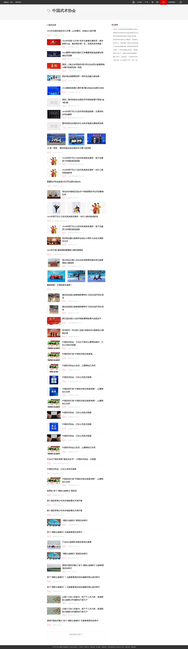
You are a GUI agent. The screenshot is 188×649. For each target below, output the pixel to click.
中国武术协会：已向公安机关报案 (77, 377)
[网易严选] (146, 2)
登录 (163, 2)
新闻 (64, 106)
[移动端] (133, 2)
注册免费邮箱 (171, 2)
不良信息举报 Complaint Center (116, 647)
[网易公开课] (139, 2)
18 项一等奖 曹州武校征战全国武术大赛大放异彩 (69, 148)
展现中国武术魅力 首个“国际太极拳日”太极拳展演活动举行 (72, 621)
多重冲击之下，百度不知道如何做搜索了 (125, 53)
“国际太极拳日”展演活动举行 (75, 520)
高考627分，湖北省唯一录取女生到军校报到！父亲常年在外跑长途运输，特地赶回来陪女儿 (127, 43)
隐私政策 (104, 647)
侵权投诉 (133, 647)
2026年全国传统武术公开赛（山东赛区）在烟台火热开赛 (71, 31)
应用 (11, 2)
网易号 (49, 35)
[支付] (152, 2)
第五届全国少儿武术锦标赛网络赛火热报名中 (81, 318)
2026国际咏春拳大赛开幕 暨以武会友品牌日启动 (83, 88)
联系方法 (86, 647)
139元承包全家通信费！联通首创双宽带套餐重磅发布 (127, 46)
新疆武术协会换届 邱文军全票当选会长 (64, 182)
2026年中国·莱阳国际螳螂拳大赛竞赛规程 (65, 250)
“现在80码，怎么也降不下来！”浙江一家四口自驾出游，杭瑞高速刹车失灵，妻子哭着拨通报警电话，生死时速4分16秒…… (127, 60)
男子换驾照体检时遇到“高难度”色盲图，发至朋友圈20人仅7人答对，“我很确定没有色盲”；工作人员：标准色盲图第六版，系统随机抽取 (127, 36)
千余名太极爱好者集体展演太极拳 (77, 542)
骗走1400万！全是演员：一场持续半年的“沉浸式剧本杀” (127, 56)
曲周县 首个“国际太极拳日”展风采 (62, 491)
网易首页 (6, 2)
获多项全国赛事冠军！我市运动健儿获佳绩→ (81, 76)
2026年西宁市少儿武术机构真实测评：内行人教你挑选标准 (72, 216)
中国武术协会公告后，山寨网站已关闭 (78, 365)
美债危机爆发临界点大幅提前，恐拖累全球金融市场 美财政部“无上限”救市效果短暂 (127, 39)
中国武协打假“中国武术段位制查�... (78, 354)
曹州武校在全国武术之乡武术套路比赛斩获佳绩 (82, 123)
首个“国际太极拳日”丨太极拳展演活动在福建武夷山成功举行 (73, 577)
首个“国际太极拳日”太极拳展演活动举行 (64, 532)
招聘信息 (92, 647)
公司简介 (81, 647)
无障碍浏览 (18, 2)
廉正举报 (127, 647)
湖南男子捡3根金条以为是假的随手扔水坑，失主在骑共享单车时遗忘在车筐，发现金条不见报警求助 (127, 32)
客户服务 (98, 647)
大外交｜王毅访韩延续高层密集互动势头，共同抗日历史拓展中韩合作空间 (127, 29)
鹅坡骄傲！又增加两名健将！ (59, 285)
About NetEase (74, 647)
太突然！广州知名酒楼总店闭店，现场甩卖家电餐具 (127, 50)
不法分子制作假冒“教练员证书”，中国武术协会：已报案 (71, 459)
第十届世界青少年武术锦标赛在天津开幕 (64, 501)
